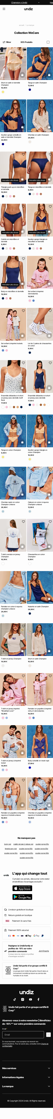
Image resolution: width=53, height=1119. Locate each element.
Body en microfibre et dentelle (12, 291)
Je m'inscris (44, 951)
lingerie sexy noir (11, 849)
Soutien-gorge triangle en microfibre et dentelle (37, 240)
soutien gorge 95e (41, 849)
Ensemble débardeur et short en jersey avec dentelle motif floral (12, 398)
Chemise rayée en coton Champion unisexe (10, 503)
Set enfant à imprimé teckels (11, 343)
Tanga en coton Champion (11, 450)
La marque (30, 25)
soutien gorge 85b (26, 849)
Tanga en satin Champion (37, 83)
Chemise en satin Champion (38, 135)
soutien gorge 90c (11, 853)
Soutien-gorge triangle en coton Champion (37, 451)
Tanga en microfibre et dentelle (39, 187)
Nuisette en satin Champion (38, 606)
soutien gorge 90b (42, 853)
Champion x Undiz (19, 2)
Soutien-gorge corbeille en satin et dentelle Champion (11, 136)
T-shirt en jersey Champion (11, 659)
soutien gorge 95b (26, 858)
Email (4, 1029)
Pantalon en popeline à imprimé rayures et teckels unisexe (13, 814)
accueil (21, 25)
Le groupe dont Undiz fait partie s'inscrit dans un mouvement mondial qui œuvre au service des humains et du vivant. (30, 973)
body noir (7, 844)
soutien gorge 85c (26, 853)
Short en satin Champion (37, 659)
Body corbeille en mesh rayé (38, 761)
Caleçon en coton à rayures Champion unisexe (38, 503)
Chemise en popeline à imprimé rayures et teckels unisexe (40, 814)
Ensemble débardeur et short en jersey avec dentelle (39, 397)
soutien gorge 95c (42, 844)
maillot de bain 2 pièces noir (23, 844)
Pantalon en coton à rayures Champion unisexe (11, 607)
